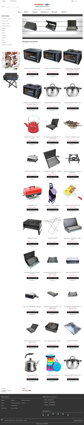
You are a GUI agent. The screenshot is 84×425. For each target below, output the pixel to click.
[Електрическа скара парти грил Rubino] (32, 260)
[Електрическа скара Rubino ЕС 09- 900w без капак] (72, 294)
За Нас (19, 12)
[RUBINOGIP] (27, 391)
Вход (2, 405)
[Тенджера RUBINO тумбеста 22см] (72, 363)
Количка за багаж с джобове (52, 205)
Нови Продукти (44, 12)
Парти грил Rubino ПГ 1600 (72, 272)
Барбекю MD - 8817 (32, 205)
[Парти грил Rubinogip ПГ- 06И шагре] (32, 294)
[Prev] (3, 60)
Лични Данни (14, 408)
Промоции (54, 12)
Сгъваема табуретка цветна (52, 375)
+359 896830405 (51, 404)
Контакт (13, 400)
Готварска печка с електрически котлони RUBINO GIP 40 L (72, 69)
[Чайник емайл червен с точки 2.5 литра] (32, 124)
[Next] (19, 60)
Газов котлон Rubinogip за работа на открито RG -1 (72, 172)
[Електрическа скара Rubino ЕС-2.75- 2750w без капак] (52, 260)
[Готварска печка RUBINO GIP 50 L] (52, 56)
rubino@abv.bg (51, 399)
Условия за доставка (15, 402)
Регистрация (4, 408)
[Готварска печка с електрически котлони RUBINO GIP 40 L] (72, 56)
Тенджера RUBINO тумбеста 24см (72, 102)
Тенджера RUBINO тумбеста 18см (52, 102)
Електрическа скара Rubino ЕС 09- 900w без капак (72, 307)
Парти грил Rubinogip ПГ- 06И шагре (32, 306)
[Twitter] (82, 1)
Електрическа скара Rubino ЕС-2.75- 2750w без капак (52, 273)
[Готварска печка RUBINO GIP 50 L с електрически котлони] (32, 90)
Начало (26, 12)
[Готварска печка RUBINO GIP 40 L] (32, 56)
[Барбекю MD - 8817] (32, 193)
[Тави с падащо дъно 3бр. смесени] (52, 328)
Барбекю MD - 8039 (32, 238)
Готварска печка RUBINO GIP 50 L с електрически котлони (32, 103)
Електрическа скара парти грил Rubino (32, 273)
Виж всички (3, 391)
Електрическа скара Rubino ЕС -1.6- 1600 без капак (52, 307)
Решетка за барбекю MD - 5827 (72, 205)
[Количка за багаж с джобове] (52, 193)
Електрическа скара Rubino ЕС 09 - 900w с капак (32, 341)
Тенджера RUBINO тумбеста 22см (72, 375)
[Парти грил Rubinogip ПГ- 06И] (32, 159)
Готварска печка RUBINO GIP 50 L (52, 68)
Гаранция (23, 402)
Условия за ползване (25, 400)
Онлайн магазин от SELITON (42, 423)
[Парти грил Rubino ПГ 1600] (72, 260)
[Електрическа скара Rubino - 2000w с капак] (72, 226)
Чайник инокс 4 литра (32, 375)
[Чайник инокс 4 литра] (32, 363)
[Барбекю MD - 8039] (32, 226)
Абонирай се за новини (6, 390)
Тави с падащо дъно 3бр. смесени (52, 340)
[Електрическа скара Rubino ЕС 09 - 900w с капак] (32, 328)
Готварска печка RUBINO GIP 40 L (32, 68)
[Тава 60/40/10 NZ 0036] (72, 328)
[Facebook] (80, 1)
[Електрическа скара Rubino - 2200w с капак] (52, 159)
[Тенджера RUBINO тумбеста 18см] (52, 90)
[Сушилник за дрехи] (52, 226)
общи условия (14, 405)
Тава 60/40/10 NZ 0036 (72, 340)
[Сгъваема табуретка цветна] (52, 363)
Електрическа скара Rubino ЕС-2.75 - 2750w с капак (52, 137)
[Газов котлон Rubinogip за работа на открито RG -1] (72, 159)
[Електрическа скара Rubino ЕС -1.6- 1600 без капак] (52, 294)
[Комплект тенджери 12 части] (72, 124)
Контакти (63, 12)
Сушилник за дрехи (52, 238)
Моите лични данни (78, 420)
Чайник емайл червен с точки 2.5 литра (32, 137)
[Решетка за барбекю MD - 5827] (72, 193)
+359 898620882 (13, 1)
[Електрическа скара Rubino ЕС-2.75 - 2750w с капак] (52, 124)
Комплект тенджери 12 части (73, 136)
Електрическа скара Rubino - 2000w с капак (73, 239)
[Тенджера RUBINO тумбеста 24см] (72, 90)
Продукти (34, 12)
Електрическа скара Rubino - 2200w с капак (52, 172)
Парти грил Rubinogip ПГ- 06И (32, 171)
